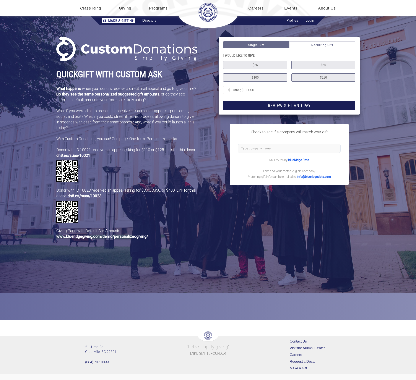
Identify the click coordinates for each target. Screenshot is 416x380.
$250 (323, 77)
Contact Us (298, 341)
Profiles (292, 20)
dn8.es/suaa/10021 (73, 155)
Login (310, 20)
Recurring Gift (322, 45)
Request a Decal (302, 361)
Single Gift (256, 45)
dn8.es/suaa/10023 (84, 196)
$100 (255, 77)
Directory (149, 20)
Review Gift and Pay (289, 105)
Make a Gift (118, 21)
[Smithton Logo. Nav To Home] (208, 12)
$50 (323, 65)
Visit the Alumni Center (307, 348)
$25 (255, 65)
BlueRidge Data (298, 160)
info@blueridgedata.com (314, 176)
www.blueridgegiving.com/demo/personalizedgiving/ (102, 236)
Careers (296, 355)
